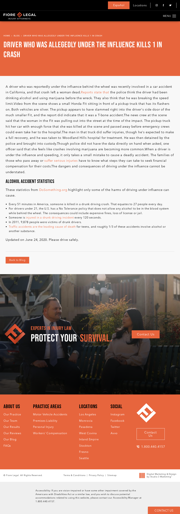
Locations (140, 5)
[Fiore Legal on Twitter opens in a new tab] (170, 5)
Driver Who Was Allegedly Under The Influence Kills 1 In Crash (62, 36)
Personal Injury (43, 427)
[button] (174, 16)
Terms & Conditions (74, 475)
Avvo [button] (114, 433)
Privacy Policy (96, 475)
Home (7, 36)
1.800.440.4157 (45, 501)
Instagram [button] (118, 414)
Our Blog (10, 439)
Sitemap (112, 475)
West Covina (88, 433)
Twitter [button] (115, 427)
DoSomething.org (53, 190)
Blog (17, 36)
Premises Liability (45, 420)
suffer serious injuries (61, 161)
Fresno (84, 452)
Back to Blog (17, 260)
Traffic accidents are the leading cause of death (42, 226)
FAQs (7, 445)
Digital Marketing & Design (161, 475)
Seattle (84, 458)
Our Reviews (12, 433)
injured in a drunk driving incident (50, 217)
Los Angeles (87, 414)
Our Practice (12, 414)
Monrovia (85, 420)
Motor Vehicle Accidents (50, 414)
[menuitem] (156, 5)
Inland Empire (89, 439)
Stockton (85, 445)
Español (118, 5)
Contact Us (145, 334)
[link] (151, 446)
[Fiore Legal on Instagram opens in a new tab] (156, 5)
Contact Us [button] (164, 510)
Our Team (10, 420)
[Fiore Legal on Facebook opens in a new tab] (163, 5)
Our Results (12, 427)
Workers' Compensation (50, 433)
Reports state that (95, 92)
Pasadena (85, 427)
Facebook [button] (117, 420)
